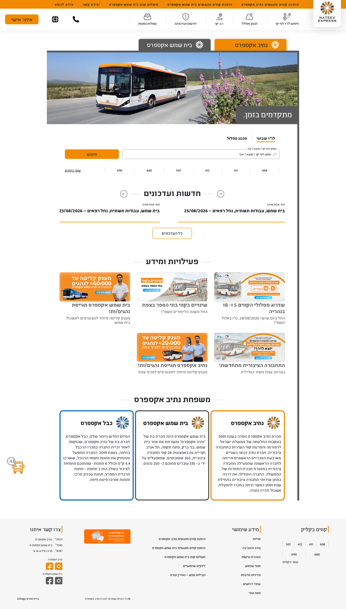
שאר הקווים (73, 170)
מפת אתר (255, 593)
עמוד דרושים (252, 584)
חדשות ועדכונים (186, 23)
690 (119, 170)
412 (207, 170)
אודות (257, 539)
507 (178, 170)
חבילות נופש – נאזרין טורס (187, 575)
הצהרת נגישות (251, 557)
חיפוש (92, 154)
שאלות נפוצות (147, 23)
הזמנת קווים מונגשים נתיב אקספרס (270, 4)
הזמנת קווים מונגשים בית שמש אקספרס (199, 4)
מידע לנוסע (64, 4)
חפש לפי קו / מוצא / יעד (261, 148)
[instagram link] (58, 566)
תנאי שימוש (253, 566)
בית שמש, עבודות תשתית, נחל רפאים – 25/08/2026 (234, 210)
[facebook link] (49, 566)
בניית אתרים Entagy (28, 598)
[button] (16, 466)
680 (149, 170)
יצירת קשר (91, 4)
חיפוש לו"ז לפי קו (287, 23)
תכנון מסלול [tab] (237, 138)
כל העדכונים (172, 233)
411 (236, 170)
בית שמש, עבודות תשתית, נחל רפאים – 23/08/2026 (109, 210)
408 (264, 170)
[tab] (247, 45)
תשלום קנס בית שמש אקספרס (133, 4)
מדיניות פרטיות (251, 575)
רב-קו (219, 23)
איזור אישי (21, 19)
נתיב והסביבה (251, 548)
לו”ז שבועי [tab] (265, 138)
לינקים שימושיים (194, 566)
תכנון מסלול (249, 23)
